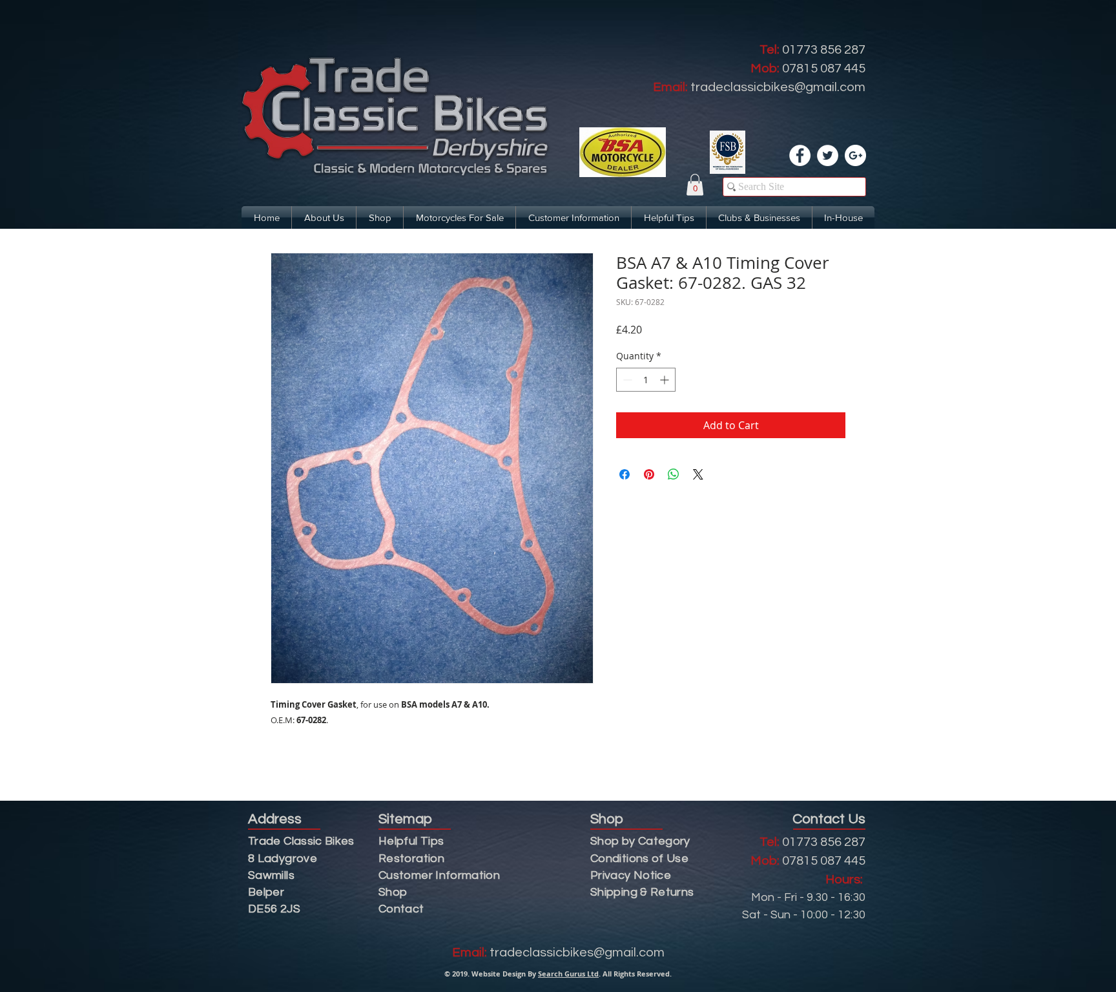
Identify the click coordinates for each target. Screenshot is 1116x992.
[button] (695, 184)
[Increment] (665, 379)
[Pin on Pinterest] (649, 474)
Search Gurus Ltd (568, 973)
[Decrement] (626, 379)
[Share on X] (698, 474)
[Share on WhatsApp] (673, 474)
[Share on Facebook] (624, 474)
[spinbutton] (645, 379)
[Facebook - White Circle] (800, 155)
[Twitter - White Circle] (827, 155)
